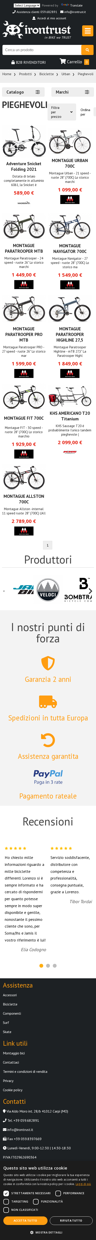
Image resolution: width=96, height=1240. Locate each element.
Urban (65, 74)
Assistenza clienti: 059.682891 (36, 11)
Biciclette (46, 74)
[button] (48, 1232)
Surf (6, 1022)
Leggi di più (83, 1184)
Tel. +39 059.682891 (22, 1120)
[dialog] (48, 1200)
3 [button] (54, 966)
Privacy (8, 1080)
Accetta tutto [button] (25, 1220)
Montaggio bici (14, 1053)
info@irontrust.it (74, 11)
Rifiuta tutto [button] (71, 1220)
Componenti (12, 1013)
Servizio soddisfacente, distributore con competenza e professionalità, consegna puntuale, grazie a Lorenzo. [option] (71, 879)
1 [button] (41, 966)
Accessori (10, 995)
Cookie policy (12, 1090)
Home (6, 74)
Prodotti (25, 74)
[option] (18, 590)
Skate (7, 1031)
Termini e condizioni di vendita (25, 1071)
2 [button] (48, 966)
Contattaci (11, 1062)
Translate (76, 5)
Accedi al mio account (50, 18)
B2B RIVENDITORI (30, 62)
